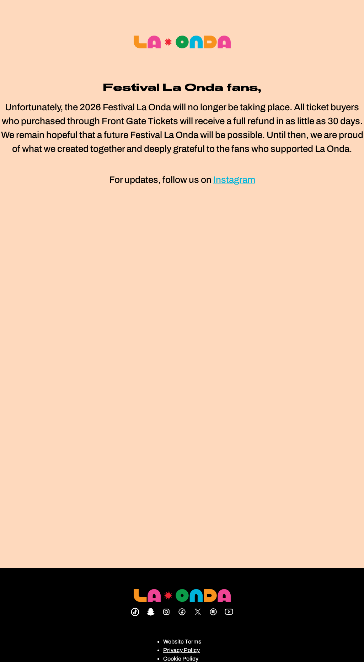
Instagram (234, 180)
